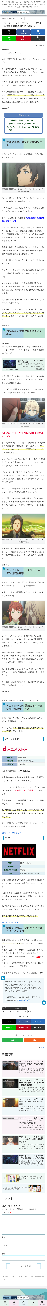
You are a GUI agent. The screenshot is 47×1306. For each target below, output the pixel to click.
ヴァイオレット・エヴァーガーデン (15, 1008)
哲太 (31, 1011)
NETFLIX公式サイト (10, 922)
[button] (38, 38)
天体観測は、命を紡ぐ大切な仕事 (21, 120)
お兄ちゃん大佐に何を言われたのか (22, 124)
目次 (20, 115)
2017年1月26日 (23, 1000)
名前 (3, 1237)
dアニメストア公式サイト (12, 833)
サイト (4, 1254)
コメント (6, 1213)
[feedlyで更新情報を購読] (12, 1040)
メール (4, 1245)
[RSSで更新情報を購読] (34, 1040)
